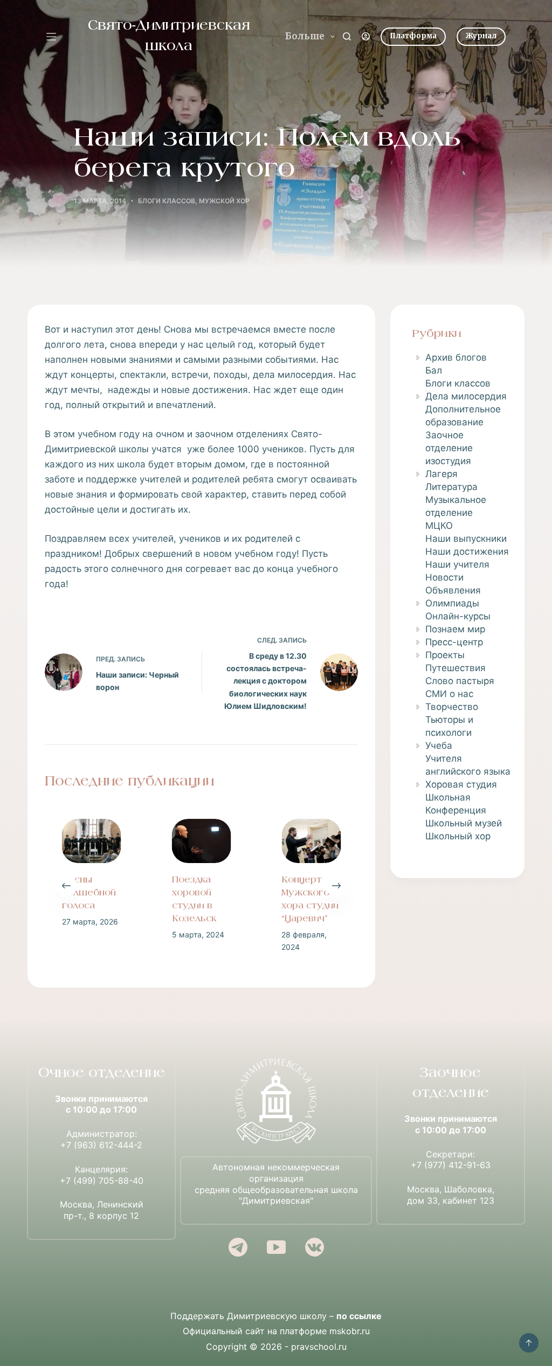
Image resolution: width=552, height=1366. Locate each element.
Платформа (413, 35)
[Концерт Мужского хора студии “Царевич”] (283, 841)
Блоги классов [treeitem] (458, 383)
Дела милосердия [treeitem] (466, 396)
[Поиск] (347, 36)
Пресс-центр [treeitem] (454, 642)
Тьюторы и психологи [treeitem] (449, 726)
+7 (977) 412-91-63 (451, 1165)
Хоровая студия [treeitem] (461, 784)
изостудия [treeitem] (448, 461)
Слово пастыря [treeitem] (459, 680)
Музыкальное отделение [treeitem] (455, 506)
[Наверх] (529, 1343)
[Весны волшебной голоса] (64, 841)
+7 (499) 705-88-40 (101, 1180)
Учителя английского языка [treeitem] (467, 765)
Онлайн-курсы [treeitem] (458, 616)
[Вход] (366, 36)
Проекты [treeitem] (445, 655)
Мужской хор (224, 201)
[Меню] (51, 37)
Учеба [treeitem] (438, 745)
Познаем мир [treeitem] (455, 629)
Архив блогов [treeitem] (456, 357)
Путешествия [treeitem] (455, 668)
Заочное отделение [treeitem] (449, 441)
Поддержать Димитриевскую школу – (276, 1315)
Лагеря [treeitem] (441, 473)
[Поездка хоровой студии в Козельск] (173, 841)
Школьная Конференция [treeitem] (455, 804)
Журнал (481, 35)
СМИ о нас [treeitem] (449, 693)
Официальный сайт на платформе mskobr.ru (276, 1331)
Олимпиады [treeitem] (452, 603)
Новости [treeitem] (444, 577)
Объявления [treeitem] (453, 590)
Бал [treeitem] (433, 370)
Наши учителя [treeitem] (457, 564)
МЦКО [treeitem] (439, 525)
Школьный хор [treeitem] (458, 836)
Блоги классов (166, 201)
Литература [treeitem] (451, 486)
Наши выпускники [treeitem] (466, 538)
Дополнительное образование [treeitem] (463, 415)
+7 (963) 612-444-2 (101, 1145)
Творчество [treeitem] (451, 706)
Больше (305, 36)
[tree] (457, 597)
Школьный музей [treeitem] (463, 823)
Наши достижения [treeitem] (467, 551)
